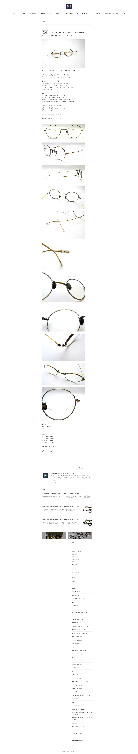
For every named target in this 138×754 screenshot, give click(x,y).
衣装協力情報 (33, 13)
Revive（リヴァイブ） (77, 654)
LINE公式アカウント (87, 13)
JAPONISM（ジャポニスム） (78, 709)
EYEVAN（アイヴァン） (77, 591)
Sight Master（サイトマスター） (79, 650)
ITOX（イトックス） (76, 609)
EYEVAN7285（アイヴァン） (78, 598)
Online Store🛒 (69, 13)
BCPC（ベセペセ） (76, 705)
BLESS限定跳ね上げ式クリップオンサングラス (82, 623)
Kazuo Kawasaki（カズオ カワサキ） (80, 626)
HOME (14, 13)
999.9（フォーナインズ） (78, 737)
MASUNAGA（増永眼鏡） (78, 740)
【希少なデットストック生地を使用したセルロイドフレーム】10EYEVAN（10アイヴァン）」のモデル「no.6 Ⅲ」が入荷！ (70, 519)
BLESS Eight (75, 674)
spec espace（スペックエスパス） (80, 660)
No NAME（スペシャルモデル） (79, 692)
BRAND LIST (22, 13)
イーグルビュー (75, 605)
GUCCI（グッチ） (76, 602)
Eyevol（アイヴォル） (77, 688)
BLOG (50, 13)
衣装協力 (74, 588)
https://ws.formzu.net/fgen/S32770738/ (51, 114)
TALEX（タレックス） (77, 685)
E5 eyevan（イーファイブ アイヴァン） (81, 612)
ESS (73, 671)
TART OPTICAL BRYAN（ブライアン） (81, 616)
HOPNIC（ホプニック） (77, 640)
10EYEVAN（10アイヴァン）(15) (47, 459)
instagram (58, 13)
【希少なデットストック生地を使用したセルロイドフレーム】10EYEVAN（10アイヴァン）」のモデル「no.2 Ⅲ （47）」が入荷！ (71, 506)
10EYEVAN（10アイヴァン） (78, 595)
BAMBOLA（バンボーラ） (78, 733)
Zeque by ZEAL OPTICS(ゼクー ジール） (81, 695)
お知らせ (74, 585)
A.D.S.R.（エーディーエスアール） (80, 629)
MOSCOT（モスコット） (78, 657)
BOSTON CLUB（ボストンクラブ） (80, 664)
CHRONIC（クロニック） (78, 619)
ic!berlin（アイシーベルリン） (79, 723)
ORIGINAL (42, 13)
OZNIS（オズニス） (76, 678)
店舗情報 (98, 13)
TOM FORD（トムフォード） (79, 726)
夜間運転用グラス (76, 643)
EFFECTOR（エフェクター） (79, 698)
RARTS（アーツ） (76, 667)
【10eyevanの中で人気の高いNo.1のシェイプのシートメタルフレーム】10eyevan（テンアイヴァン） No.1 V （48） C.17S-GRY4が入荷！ (75, 493)
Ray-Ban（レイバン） (77, 647)
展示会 (73, 581)
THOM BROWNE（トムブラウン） (80, 633)
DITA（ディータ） (76, 702)
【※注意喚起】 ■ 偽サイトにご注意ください (114, 13)
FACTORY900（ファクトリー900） (80, 681)
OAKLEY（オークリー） (77, 730)
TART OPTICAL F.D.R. (77, 636)
